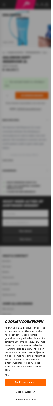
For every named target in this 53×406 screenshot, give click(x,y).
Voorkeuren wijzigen (25, 399)
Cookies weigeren (25, 391)
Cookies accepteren (25, 382)
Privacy (7, 375)
